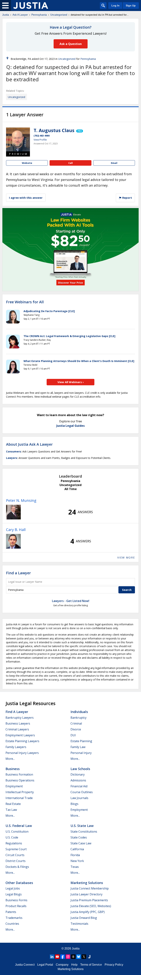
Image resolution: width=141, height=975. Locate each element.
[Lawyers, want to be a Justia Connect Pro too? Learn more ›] (79, 130)
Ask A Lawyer (20, 14)
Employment (14, 786)
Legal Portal (45, 964)
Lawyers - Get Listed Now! (70, 601)
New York (77, 861)
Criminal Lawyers (17, 729)
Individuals (79, 712)
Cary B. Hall (16, 529)
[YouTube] (57, 956)
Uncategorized (58, 14)
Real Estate (13, 804)
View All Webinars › (70, 382)
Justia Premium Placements (89, 900)
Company (62, 964)
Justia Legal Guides (70, 426)
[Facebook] (62, 956)
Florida (75, 855)
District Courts (16, 861)
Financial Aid (78, 786)
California (77, 849)
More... (10, 759)
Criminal (76, 723)
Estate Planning (81, 741)
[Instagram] (68, 956)
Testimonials (79, 924)
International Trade (19, 798)
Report (127, 197)
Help (74, 964)
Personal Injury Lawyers (22, 753)
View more (126, 557)
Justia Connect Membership (89, 888)
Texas (74, 867)
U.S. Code (12, 837)
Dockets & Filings (17, 867)
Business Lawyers (18, 723)
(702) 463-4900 (42, 135)
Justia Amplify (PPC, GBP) (87, 912)
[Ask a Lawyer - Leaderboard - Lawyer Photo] (13, 512)
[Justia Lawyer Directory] (89, 956)
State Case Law (80, 843)
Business (13, 769)
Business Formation (19, 774)
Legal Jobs (13, 888)
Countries (12, 924)
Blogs (74, 804)
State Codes (78, 837)
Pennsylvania (39, 14)
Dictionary (77, 774)
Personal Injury (81, 753)
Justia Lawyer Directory (86, 894)
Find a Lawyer (18, 572)
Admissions (78, 780)
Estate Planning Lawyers (22, 741)
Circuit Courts (15, 855)
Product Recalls (16, 906)
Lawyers (11, 458)
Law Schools (80, 769)
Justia (5, 14)
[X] (84, 956)
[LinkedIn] (52, 956)
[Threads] (73, 956)
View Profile (40, 139)
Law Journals (79, 798)
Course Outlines (81, 792)
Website (27, 163)
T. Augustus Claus (54, 130)
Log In (115, 5)
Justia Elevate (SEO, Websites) (90, 906)
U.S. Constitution (17, 832)
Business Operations (20, 780)
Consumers (13, 451)
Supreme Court (16, 849)
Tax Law (11, 810)
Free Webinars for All (25, 302)
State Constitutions (83, 832)
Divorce (75, 729)
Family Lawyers (16, 747)
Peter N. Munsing (21, 500)
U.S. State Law (82, 825)
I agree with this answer (26, 197)
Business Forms (16, 900)
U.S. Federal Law (19, 825)
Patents (11, 912)
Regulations (14, 843)
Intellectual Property (20, 792)
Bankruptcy (78, 718)
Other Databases (19, 883)
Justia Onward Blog (83, 918)
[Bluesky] (78, 956)
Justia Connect (25, 964)
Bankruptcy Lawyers (20, 718)
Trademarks (14, 918)
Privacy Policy (114, 964)
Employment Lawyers (20, 735)
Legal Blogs (14, 894)
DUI (73, 735)
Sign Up (131, 5)
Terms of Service (91, 964)
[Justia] (30, 5)
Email (114, 163)
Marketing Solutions (86, 883)
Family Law (77, 747)
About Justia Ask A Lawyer (29, 444)
